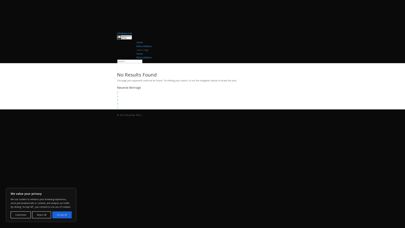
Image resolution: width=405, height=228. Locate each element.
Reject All (41, 214)
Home (140, 42)
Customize (20, 214)
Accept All (62, 214)
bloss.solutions (144, 46)
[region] (41, 205)
